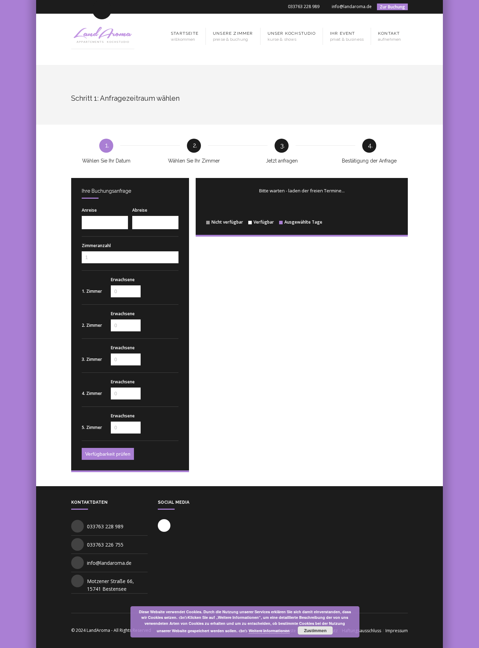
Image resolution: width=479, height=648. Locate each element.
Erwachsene (123, 280)
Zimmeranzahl (96, 246)
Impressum (396, 631)
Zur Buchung (392, 7)
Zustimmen (315, 630)
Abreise (139, 210)
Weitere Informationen (269, 630)
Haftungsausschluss (361, 631)
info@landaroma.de (352, 6)
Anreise (89, 210)
